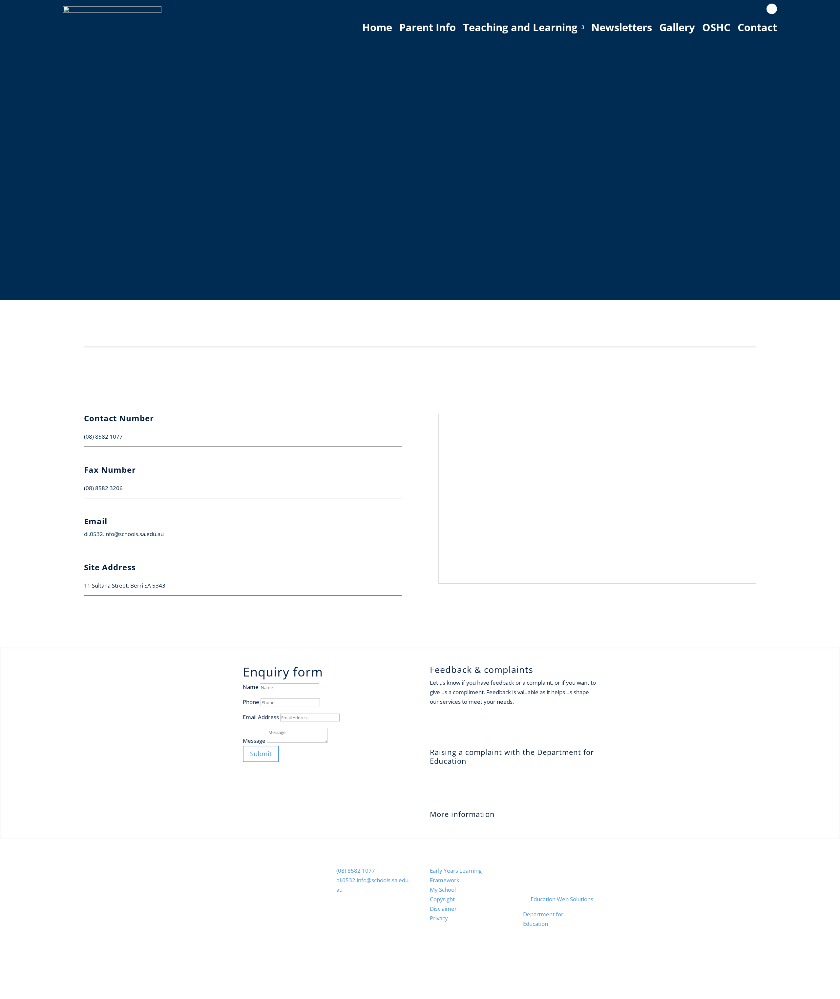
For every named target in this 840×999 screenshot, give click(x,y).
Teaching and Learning (520, 27)
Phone (251, 702)
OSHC (716, 27)
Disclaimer (443, 908)
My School (443, 889)
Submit (261, 753)
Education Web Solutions (562, 899)
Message (254, 740)
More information (462, 814)
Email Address (261, 717)
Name (251, 687)
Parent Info (427, 27)
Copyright (442, 899)
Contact (757, 27)
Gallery (677, 27)
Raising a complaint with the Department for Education (512, 756)
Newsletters (621, 27)
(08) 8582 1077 (103, 436)
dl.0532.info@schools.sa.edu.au (124, 534)
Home (377, 27)
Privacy (439, 918)
